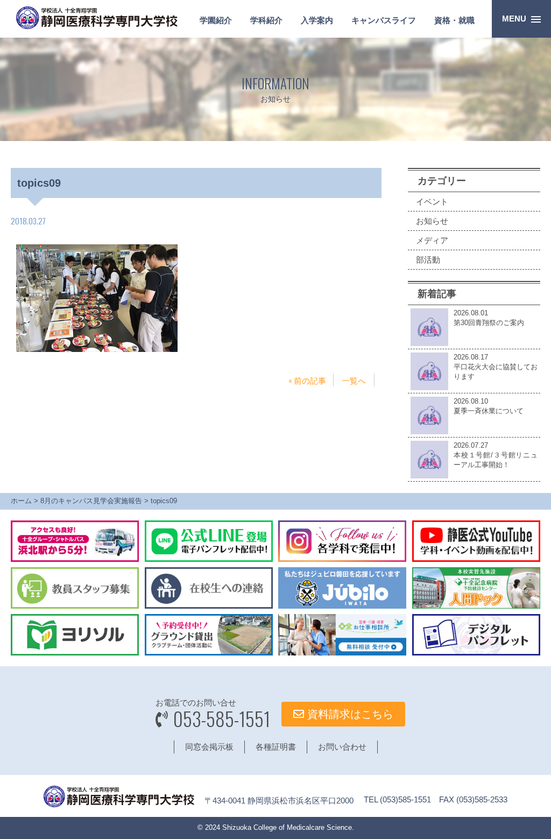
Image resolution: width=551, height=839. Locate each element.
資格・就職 (454, 20)
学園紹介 (216, 20)
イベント (432, 201)
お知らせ (432, 220)
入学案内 (317, 20)
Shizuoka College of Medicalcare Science (287, 827)
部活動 (428, 259)
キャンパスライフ (383, 20)
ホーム (21, 501)
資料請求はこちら (348, 714)
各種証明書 (276, 746)
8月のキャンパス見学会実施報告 (91, 501)
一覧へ (354, 380)
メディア (432, 240)
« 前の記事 (307, 380)
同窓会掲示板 (209, 746)
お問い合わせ (342, 746)
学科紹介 (266, 20)
